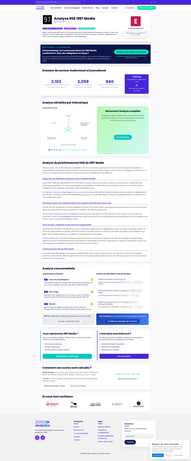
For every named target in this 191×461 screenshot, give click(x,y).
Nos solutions (56, 8)
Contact (114, 8)
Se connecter (129, 8)
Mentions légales (104, 427)
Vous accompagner (72, 8)
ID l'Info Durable (48, 238)
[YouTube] (154, 2)
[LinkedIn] (151, 2)
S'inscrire (130, 442)
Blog (97, 8)
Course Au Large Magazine (63, 192)
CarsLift (56, 194)
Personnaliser (178, 455)
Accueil (76, 427)
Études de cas (87, 8)
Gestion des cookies (105, 442)
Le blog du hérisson (60, 214)
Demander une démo (146, 8)
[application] (68, 130)
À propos (105, 8)
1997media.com (59, 22)
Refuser (168, 455)
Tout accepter (157, 455)
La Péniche (121, 241)
